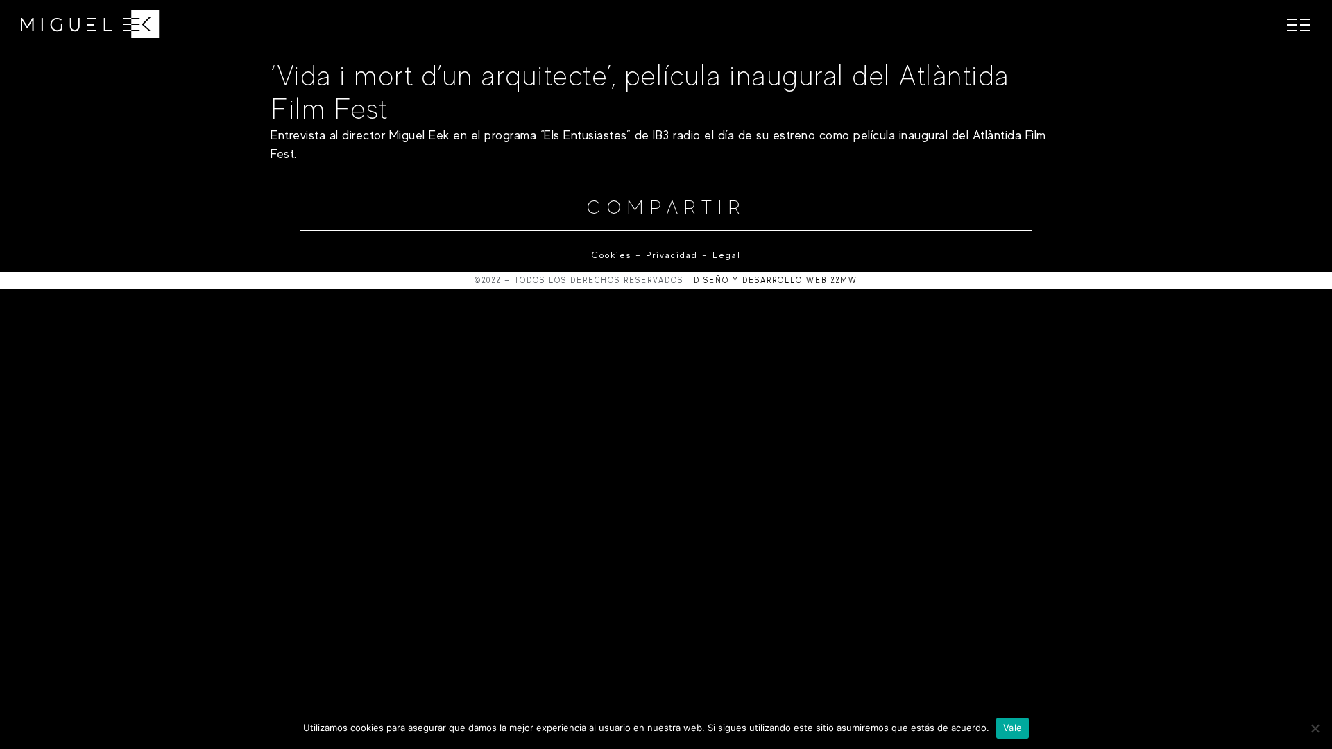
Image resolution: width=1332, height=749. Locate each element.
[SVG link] (90, 24)
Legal (724, 255)
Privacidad (672, 255)
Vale (1012, 727)
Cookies (611, 255)
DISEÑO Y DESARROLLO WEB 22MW (775, 280)
